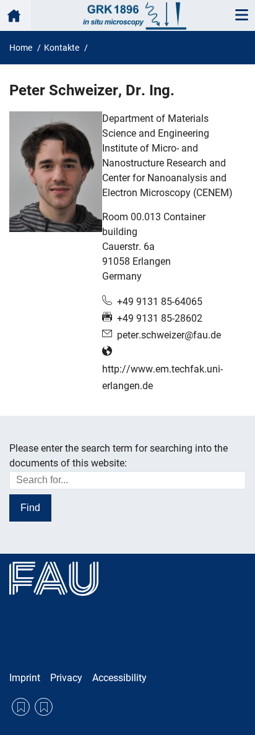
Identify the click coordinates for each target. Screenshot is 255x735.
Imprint (24, 678)
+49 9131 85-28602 (159, 318)
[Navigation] (241, 15)
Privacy (66, 678)
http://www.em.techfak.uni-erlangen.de (162, 377)
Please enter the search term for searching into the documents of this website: (118, 455)
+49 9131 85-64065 (159, 301)
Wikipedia (44, 707)
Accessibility (119, 678)
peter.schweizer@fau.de (169, 335)
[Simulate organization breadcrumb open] (15, 15)
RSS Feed (21, 707)
